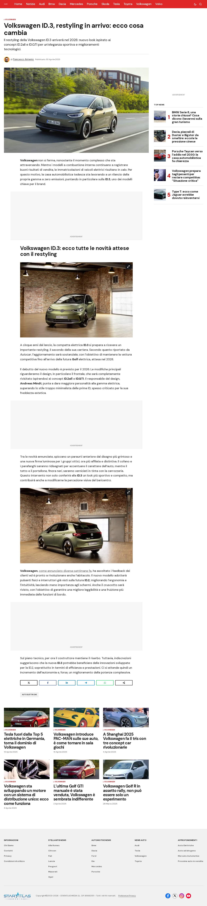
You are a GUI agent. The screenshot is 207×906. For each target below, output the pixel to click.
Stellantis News (57, 840)
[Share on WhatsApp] (105, 682)
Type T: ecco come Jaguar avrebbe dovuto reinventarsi (185, 194)
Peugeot (52, 866)
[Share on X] (28, 682)
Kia (92, 861)
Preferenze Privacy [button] (127, 895)
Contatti (8, 850)
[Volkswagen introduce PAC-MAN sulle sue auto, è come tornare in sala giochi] (76, 717)
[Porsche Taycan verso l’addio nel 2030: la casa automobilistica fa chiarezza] (160, 156)
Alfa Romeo (54, 845)
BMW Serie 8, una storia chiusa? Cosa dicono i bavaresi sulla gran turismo (187, 117)
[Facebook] (167, 895)
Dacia (94, 850)
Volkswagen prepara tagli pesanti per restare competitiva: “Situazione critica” (186, 175)
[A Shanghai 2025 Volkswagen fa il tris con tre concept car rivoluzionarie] (126, 717)
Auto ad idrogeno (187, 850)
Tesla (137, 850)
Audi (137, 845)
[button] (195, 4)
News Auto (140, 840)
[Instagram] (181, 895)
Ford (93, 856)
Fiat (50, 856)
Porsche (95, 871)
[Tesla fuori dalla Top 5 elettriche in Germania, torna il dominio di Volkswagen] (27, 717)
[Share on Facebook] (47, 682)
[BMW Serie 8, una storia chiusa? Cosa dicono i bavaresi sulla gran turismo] (160, 116)
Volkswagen (10, 20)
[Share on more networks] (124, 682)
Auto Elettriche (29, 695)
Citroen (52, 850)
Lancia (51, 861)
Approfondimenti (187, 840)
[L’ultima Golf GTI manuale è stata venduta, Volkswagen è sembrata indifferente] (76, 769)
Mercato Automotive (188, 856)
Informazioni (11, 840)
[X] (174, 895)
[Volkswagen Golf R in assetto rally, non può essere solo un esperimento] (126, 769)
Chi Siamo (9, 845)
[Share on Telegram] (85, 682)
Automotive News (101, 840)
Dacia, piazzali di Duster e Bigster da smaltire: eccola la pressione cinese (185, 136)
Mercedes (96, 866)
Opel (50, 877)
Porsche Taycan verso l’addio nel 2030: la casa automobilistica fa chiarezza (187, 156)
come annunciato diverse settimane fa (65, 571)
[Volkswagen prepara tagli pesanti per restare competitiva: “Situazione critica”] (160, 175)
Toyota (138, 861)
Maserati (52, 871)
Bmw (93, 845)
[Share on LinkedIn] (66, 682)
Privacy (7, 856)
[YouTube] (188, 895)
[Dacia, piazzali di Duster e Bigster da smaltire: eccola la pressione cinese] (160, 136)
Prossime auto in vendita (190, 861)
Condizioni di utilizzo (14, 861)
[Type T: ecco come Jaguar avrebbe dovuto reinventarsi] (160, 195)
